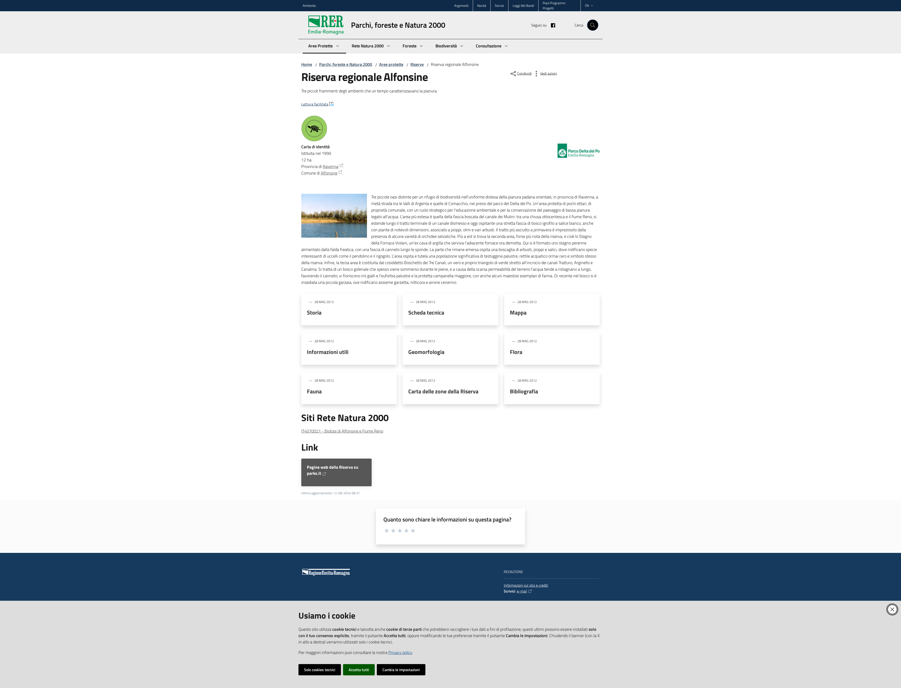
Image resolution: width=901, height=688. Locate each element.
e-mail (522, 591)
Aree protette (391, 64)
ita (587, 5)
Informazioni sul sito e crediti (526, 585)
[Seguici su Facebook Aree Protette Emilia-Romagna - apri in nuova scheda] (551, 25)
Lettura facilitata (314, 104)
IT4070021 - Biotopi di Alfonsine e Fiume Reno (342, 431)
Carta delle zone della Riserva (443, 391)
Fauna (314, 391)
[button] (592, 25)
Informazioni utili (327, 352)
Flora (516, 352)
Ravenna (330, 166)
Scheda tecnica (426, 312)
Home (306, 64)
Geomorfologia (426, 352)
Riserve (417, 64)
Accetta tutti (359, 670)
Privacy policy (400, 652)
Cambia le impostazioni (401, 670)
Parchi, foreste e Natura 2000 (345, 64)
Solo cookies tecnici (319, 670)
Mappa (518, 312)
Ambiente (309, 5)
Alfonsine (329, 173)
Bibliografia (524, 391)
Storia (314, 312)
